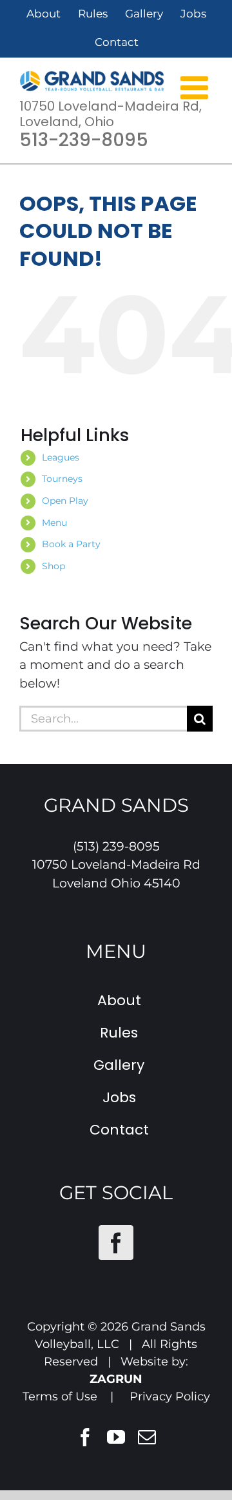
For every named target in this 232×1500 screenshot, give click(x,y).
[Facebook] (116, 1242)
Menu (54, 522)
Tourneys (62, 478)
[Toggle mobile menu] (196, 87)
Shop (53, 566)
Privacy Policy (170, 1396)
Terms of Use (60, 1396)
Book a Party (71, 544)
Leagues (60, 457)
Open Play (65, 500)
